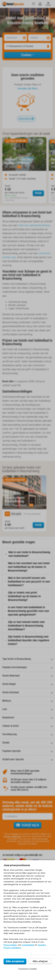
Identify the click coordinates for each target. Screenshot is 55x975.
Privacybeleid (10, 945)
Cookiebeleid (28, 945)
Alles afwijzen (40, 961)
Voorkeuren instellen (27, 969)
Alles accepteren (15, 961)
